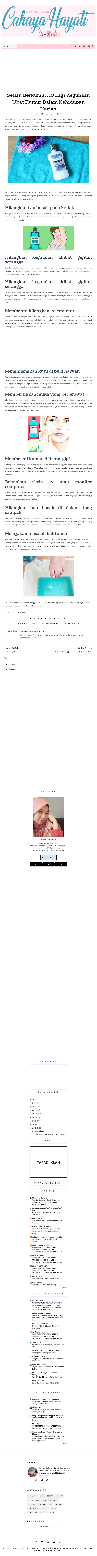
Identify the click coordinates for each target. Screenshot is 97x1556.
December (38, 1131)
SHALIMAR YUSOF (39, 1266)
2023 (34, 1103)
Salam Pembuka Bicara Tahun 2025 (45, 1383)
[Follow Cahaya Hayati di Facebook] (36, 864)
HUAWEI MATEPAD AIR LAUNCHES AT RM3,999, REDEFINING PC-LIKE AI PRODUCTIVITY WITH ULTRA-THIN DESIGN (47, 1249)
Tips (36, 114)
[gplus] (84, 46)
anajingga (36, 1407)
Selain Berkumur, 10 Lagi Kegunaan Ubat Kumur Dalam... (50, 1135)
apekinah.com (38, 1332)
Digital (43, 1504)
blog (31, 1500)
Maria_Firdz (37, 1218)
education (33, 1508)
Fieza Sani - (37, 1282)
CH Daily (53, 1500)
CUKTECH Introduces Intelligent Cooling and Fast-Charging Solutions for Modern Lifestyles (47, 1318)
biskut (60, 1496)
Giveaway (33, 1513)
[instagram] (75, 46)
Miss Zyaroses (38, 1424)
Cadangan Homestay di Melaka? (44, 1353)
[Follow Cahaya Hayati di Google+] (61, 864)
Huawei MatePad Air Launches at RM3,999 (48, 1279)
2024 (34, 1099)
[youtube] (89, 46)
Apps (42, 1496)
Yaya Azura (36, 1342)
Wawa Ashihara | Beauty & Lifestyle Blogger (47, 1433)
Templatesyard (39, 1548)
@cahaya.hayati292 (48, 1526)
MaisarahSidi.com (50, 1551)
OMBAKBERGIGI (38, 1356)
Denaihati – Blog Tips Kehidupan (45, 1399)
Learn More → (45, 1475)
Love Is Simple (38, 1256)
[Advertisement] (48, 71)
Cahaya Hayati (62, 1548)
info (52, 1513)
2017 (34, 1124)
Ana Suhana (37, 1276)
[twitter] (80, 46)
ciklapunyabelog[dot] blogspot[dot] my (47, 1209)
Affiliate (33, 1496)
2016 (34, 1128)
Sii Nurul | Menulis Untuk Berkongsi (47, 1350)
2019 (34, 1117)
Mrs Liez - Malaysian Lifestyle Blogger (44, 1374)
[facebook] (71, 46)
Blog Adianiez (38, 1381)
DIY (50, 1504)
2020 (34, 1114)
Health (43, 1513)
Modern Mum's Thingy (41, 1313)
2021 (34, 1110)
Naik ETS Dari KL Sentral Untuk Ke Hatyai (47, 1377)
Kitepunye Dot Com (40, 1324)
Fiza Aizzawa (37, 1301)
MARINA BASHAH (39, 1365)
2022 (34, 1107)
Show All (64, 1287)
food (44, 1508)
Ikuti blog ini (49, 857)
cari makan (41, 1500)
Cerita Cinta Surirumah (41, 1227)
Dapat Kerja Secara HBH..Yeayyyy (44, 1285)
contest (33, 1504)
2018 (34, 1121)
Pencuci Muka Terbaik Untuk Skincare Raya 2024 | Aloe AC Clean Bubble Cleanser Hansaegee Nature (48, 1438)
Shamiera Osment (39, 1198)
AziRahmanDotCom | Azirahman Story (48, 1237)
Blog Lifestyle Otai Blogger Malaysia (47, 1416)
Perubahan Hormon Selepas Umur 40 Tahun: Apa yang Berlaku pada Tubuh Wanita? (46, 1231)
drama (58, 1504)
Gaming (53, 1508)
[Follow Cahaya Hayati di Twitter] (48, 864)
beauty (50, 1496)
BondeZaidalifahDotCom (42, 1245)
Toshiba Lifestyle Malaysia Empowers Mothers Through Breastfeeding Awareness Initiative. (46, 1202)
